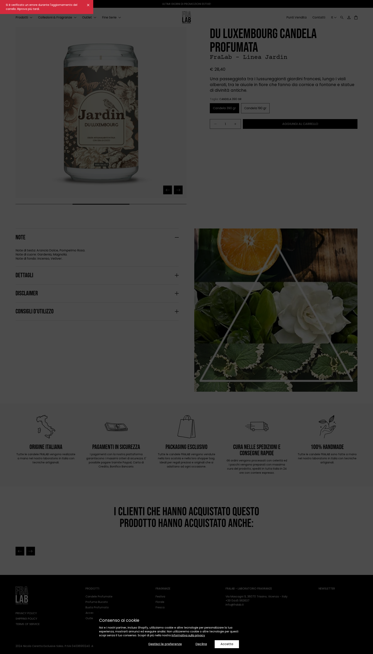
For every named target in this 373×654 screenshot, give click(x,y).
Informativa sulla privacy (188, 635)
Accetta (226, 644)
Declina (201, 644)
